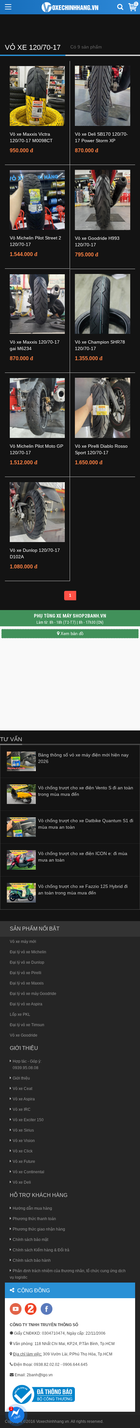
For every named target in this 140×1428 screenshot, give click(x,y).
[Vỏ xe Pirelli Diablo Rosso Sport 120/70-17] (102, 407)
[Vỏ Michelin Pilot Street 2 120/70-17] (37, 199)
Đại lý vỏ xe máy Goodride (33, 993)
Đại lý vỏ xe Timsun (27, 1025)
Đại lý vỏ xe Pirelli (25, 973)
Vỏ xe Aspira (24, 1099)
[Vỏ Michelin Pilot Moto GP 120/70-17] (37, 407)
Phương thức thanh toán (34, 1219)
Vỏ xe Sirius (23, 1130)
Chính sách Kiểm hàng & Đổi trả (41, 1250)
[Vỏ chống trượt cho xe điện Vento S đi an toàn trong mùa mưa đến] (21, 794)
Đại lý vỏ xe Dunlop (27, 962)
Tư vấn (11, 739)
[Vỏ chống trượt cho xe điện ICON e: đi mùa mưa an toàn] (21, 859)
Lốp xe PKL (20, 1014)
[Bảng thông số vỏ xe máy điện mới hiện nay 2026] (21, 761)
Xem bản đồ (72, 633)
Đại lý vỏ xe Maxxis (27, 983)
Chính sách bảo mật (30, 1239)
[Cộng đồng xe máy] (30, 1308)
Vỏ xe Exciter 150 (28, 1120)
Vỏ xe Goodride (23, 1035)
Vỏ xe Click (23, 1151)
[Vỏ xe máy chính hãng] (46, 1308)
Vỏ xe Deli (22, 1182)
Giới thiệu (21, 1078)
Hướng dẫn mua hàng (32, 1208)
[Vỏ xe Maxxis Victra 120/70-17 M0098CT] (37, 95)
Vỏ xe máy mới (23, 941)
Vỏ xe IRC (22, 1109)
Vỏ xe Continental (28, 1172)
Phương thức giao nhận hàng (39, 1229)
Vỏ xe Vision (24, 1140)
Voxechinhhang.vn (52, 1421)
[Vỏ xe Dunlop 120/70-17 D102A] (37, 512)
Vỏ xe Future (24, 1161)
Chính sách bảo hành (32, 1260)
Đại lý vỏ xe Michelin (28, 952)
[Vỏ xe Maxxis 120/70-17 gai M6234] (37, 304)
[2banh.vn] (16, 1309)
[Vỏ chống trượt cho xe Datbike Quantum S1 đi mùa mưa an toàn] (21, 826)
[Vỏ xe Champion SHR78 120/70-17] (102, 303)
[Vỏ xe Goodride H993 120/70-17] (102, 199)
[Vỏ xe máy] (70, 7)
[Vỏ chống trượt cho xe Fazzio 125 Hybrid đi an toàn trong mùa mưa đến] (21, 892)
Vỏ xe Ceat (22, 1088)
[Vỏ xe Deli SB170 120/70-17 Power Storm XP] (102, 95)
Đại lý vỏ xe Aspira (26, 1004)
